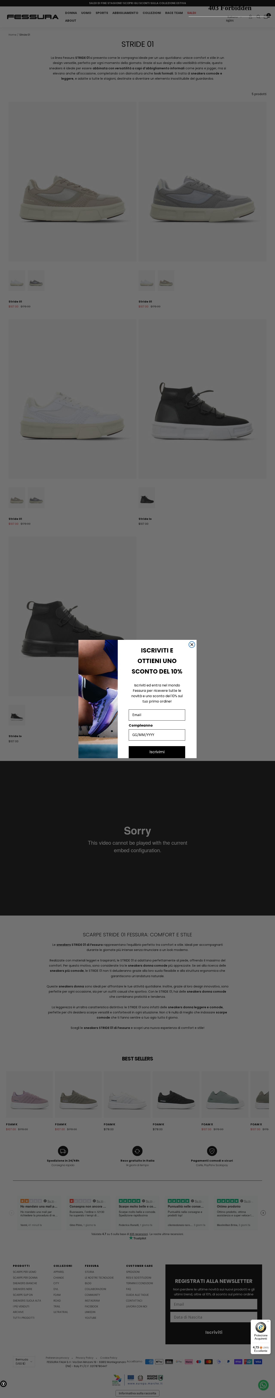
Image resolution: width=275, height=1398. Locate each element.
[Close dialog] (192, 645)
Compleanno (141, 725)
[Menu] (268, 1322)
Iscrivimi (157, 752)
